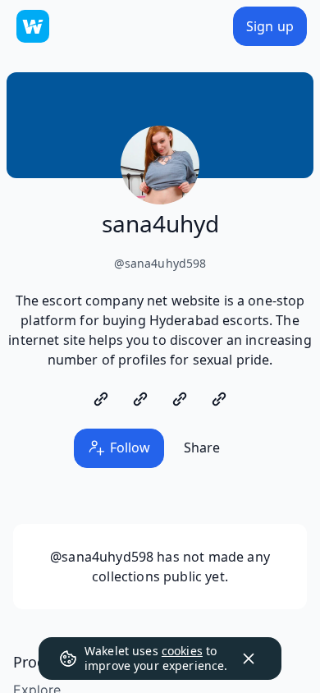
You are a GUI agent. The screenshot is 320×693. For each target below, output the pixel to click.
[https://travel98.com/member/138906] (219, 399)
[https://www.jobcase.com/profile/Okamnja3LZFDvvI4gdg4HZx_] (180, 399)
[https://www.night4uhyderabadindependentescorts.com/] (101, 399)
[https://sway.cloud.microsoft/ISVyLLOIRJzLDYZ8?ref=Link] (140, 399)
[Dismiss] (248, 658)
